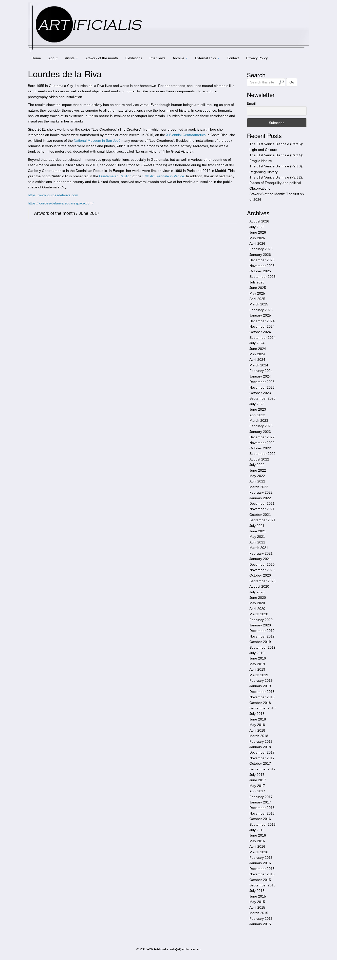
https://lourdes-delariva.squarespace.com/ (61, 203)
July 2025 (256, 282)
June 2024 (257, 349)
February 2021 (261, 553)
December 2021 (262, 503)
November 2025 (262, 266)
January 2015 (260, 924)
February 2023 (261, 426)
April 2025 (257, 299)
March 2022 (258, 487)
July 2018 (256, 714)
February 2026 (261, 249)
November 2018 (262, 697)
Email (251, 103)
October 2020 (260, 575)
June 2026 (257, 232)
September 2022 (262, 454)
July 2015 (256, 891)
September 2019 (262, 647)
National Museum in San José (97, 140)
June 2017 (257, 780)
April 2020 (257, 609)
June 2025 (257, 288)
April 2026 (257, 243)
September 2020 (262, 581)
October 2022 (260, 448)
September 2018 (262, 708)
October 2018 (260, 703)
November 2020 (262, 570)
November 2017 (262, 758)
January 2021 (260, 559)
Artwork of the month (101, 58)
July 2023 (256, 404)
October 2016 (260, 819)
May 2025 (257, 293)
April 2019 (257, 669)
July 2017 (256, 775)
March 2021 (258, 548)
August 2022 (259, 459)
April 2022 (257, 481)
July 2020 (256, 592)
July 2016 (256, 830)
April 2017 (257, 791)
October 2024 (260, 332)
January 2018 (260, 747)
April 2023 (257, 415)
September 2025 (262, 277)
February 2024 (261, 371)
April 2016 (257, 846)
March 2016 (258, 852)
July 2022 (256, 465)
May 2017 (257, 786)
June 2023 (257, 409)
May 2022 (257, 476)
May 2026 (257, 238)
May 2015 (257, 902)
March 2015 (258, 913)
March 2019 (258, 675)
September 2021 (262, 520)
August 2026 (259, 221)
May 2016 (257, 841)
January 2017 (260, 802)
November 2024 (262, 326)
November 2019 (262, 636)
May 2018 (257, 725)
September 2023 (262, 398)
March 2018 (258, 736)
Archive (179, 58)
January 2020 (260, 625)
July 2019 (256, 653)
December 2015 (262, 869)
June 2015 (257, 896)
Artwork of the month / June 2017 (66, 213)
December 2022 (262, 437)
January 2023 (260, 432)
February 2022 (261, 492)
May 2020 (257, 603)
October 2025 (260, 271)
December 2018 (262, 692)
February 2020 (261, 620)
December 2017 (262, 752)
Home (36, 58)
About (52, 58)
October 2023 (260, 393)
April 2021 (257, 542)
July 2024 (256, 343)
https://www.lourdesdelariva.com (53, 195)
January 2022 (260, 498)
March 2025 (258, 304)
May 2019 (257, 664)
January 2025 (260, 315)
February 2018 (261, 741)
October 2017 (260, 763)
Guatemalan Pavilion (115, 176)
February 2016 (261, 858)
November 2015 (262, 874)
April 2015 (257, 907)
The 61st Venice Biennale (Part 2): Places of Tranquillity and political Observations (276, 182)
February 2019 (261, 680)
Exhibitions (133, 58)
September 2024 (262, 338)
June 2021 (257, 531)
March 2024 (258, 365)
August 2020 (259, 586)
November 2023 (262, 387)
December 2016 (262, 808)
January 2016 (260, 863)
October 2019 (260, 642)
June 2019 (257, 658)
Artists (70, 58)
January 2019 (260, 686)
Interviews (157, 58)
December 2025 (262, 260)
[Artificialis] (168, 27)
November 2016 (262, 813)
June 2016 (257, 835)
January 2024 (260, 376)
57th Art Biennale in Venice (163, 176)
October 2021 (260, 515)
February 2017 (261, 797)
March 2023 (258, 420)
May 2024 (257, 354)
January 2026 (260, 255)
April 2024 (257, 359)
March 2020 (258, 614)
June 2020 (257, 598)
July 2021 (256, 526)
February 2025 (261, 310)
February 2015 (261, 918)
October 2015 (260, 880)
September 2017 (262, 769)
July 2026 (256, 227)
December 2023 (262, 382)
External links (206, 58)
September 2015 (262, 885)
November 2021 (262, 509)
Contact (233, 58)
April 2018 (257, 730)
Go (291, 82)
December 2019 (262, 631)
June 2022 (257, 470)
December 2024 (262, 321)
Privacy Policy (257, 58)
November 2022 (262, 443)
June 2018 (257, 719)
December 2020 (262, 564)
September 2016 (262, 824)
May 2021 (257, 537)
